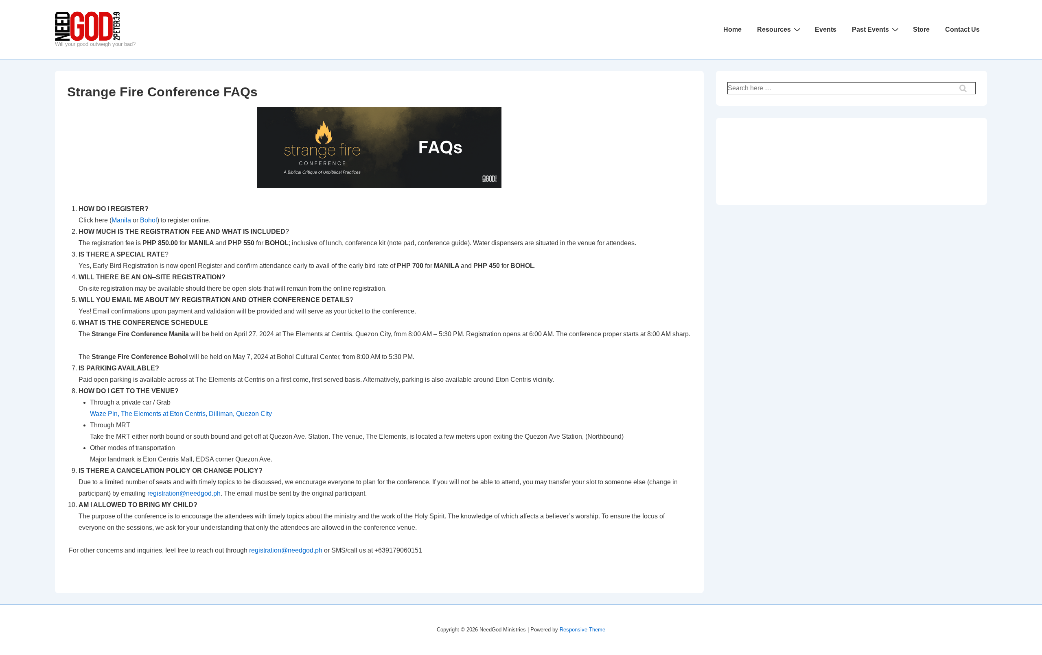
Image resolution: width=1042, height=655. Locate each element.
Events (825, 29)
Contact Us (962, 29)
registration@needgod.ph (184, 493)
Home (732, 29)
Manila (121, 220)
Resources (774, 29)
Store (921, 29)
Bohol (148, 220)
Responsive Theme (582, 630)
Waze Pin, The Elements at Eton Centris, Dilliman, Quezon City (181, 413)
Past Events (870, 29)
